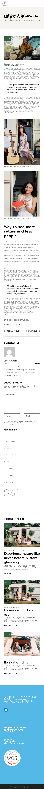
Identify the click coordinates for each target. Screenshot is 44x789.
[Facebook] (6, 710)
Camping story (16, 20)
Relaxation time (16, 662)
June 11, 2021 (8, 364)
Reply (37, 363)
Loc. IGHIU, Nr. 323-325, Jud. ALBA (20, 698)
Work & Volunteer (14, 743)
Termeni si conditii (14, 730)
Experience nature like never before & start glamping (22, 558)
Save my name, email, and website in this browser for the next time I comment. (22, 423)
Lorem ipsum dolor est (19, 612)
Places (6, 608)
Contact (8, 731)
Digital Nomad (24, 320)
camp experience (11, 320)
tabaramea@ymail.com (16, 702)
